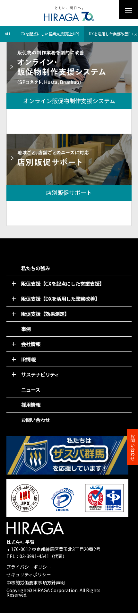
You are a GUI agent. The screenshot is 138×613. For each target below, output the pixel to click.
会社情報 (30, 343)
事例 (26, 328)
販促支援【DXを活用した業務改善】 (60, 298)
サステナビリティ (40, 374)
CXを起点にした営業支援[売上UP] (50, 33)
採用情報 (30, 404)
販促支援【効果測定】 (45, 313)
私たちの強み (35, 267)
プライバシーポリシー (28, 567)
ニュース (30, 389)
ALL (8, 33)
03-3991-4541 (34, 556)
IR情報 (28, 359)
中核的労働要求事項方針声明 (35, 582)
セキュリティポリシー (28, 574)
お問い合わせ (35, 419)
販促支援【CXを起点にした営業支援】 (62, 283)
